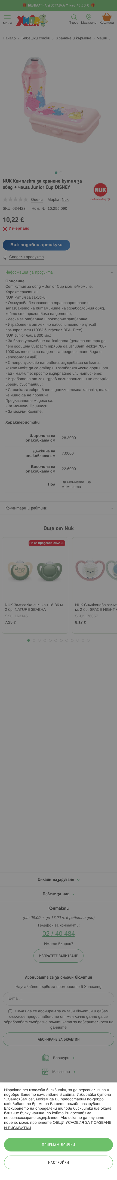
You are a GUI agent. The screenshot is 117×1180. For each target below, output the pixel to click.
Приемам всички (58, 1145)
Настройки (58, 1163)
